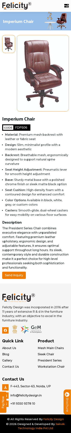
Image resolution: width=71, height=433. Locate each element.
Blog (5, 354)
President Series (50, 360)
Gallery (7, 360)
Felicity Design (53, 419)
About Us (9, 348)
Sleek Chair (46, 354)
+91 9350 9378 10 (22, 403)
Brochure (67, 405)
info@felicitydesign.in (26, 395)
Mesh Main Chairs (51, 348)
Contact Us (10, 366)
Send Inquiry (14, 275)
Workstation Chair (51, 366)
